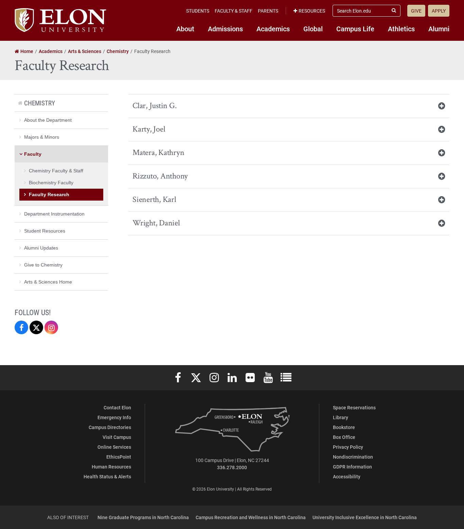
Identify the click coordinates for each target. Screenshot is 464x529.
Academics (273, 28)
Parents (268, 10)
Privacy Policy (348, 447)
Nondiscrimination (353, 457)
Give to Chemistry (43, 265)
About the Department (48, 120)
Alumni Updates (41, 248)
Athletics (401, 28)
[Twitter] (36, 327)
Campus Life (355, 28)
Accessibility (346, 476)
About (185, 28)
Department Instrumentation (54, 214)
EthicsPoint (118, 457)
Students (197, 10)
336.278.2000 (232, 467)
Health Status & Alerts (107, 476)
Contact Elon (117, 407)
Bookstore (344, 427)
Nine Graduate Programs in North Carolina (143, 517)
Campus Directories (110, 427)
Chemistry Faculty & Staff (56, 170)
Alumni (438, 28)
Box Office (344, 437)
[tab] (288, 106)
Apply (439, 10)
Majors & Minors (41, 137)
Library (340, 417)
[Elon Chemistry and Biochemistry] (21, 327)
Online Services (114, 447)
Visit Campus (117, 437)
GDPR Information (352, 466)
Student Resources (44, 231)
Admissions (225, 28)
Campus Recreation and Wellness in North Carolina (251, 517)
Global (313, 28)
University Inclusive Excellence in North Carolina (365, 517)
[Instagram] (51, 327)
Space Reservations (354, 407)
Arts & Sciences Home (48, 282)
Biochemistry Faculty (51, 182)
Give (416, 10)
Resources (312, 10)
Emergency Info (114, 417)
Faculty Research (49, 194)
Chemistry (39, 103)
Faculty (32, 154)
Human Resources (111, 466)
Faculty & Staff (233, 10)
